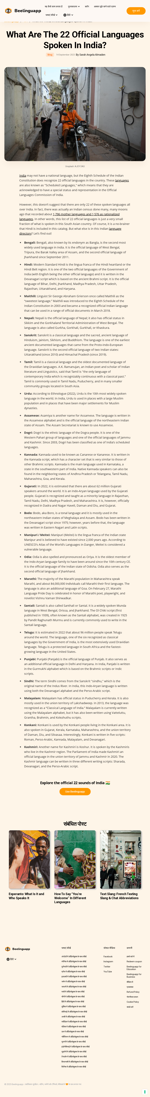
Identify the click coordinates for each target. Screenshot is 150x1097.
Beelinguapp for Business (134, 975)
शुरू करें (136, 10)
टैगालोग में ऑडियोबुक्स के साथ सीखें (74, 1056)
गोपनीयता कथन (132, 997)
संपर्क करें (130, 1007)
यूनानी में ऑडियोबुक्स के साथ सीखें (74, 1042)
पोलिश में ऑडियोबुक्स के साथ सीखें (74, 1026)
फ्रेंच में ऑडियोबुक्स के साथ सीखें (73, 971)
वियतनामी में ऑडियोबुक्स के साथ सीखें (75, 1062)
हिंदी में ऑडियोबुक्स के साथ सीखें (73, 1001)
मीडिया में (130, 982)
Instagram (108, 961)
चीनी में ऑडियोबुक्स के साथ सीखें (73, 996)
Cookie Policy (133, 1002)
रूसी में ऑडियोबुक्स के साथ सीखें (73, 991)
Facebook (108, 956)
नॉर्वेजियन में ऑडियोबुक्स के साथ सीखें (75, 1037)
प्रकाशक (130, 987)
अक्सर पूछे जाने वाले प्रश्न (105, 6)
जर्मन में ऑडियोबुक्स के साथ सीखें (73, 981)
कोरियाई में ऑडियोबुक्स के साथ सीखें (74, 1012)
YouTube (108, 971)
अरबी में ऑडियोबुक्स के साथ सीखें (73, 1016)
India (22, 175)
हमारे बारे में (130, 956)
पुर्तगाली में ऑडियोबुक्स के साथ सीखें (74, 966)
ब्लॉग (87, 6)
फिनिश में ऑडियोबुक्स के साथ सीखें (74, 1067)
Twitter (107, 966)
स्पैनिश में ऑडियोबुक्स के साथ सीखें (74, 961)
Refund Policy (133, 992)
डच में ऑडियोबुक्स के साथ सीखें (73, 1031)
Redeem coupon (134, 961)
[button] (73, 6)
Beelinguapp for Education (134, 967)
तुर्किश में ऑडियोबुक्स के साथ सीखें (74, 1006)
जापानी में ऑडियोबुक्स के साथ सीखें (74, 987)
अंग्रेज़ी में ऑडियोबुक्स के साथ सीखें (74, 956)
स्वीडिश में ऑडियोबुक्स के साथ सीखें (74, 1021)
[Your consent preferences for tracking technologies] (145, 1092)
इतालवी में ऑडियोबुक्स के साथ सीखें (74, 976)
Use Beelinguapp (75, 791)
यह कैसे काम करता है (53, 6)
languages (122, 180)
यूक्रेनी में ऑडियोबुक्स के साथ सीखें (74, 1051)
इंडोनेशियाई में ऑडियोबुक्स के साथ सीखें (76, 1046)
